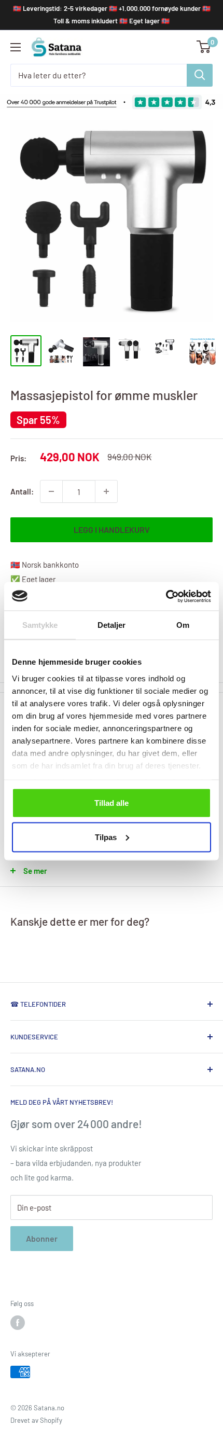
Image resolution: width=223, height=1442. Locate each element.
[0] (204, 46)
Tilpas (106, 836)
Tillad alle (111, 803)
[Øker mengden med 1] (106, 491)
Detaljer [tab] (111, 625)
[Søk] (200, 75)
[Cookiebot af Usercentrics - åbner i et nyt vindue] (165, 596)
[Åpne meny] (15, 47)
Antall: (22, 491)
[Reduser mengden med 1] (51, 491)
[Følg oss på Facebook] (17, 1322)
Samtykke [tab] (40, 625)
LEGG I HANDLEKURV (112, 529)
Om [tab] (182, 625)
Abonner (42, 1238)
